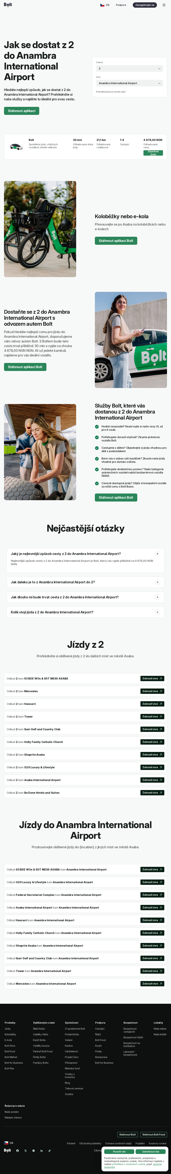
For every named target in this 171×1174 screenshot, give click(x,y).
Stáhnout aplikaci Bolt (116, 241)
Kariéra (68, 1045)
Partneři (71, 1143)
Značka (69, 1094)
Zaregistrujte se (144, 5)
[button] (157, 553)
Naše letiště (160, 1034)
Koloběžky (10, 1034)
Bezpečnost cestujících (130, 1030)
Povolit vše (119, 1151)
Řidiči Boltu (39, 1028)
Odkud (99, 62)
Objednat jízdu (153, 153)
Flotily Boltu (39, 1057)
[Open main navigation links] (164, 5)
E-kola (8, 1040)
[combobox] (129, 68)
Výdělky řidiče (40, 1034)
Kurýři (98, 1045)
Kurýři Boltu (39, 1040)
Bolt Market (11, 1057)
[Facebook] (17, 1150)
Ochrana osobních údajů (118, 1143)
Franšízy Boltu (40, 1062)
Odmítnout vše (150, 1151)
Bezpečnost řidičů (133, 1037)
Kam (98, 77)
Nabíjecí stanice (13, 1117)
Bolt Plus (9, 1068)
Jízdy (8, 1028)
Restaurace (101, 1057)
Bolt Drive (10, 1045)
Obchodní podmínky (90, 1143)
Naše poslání (12, 1111)
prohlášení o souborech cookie (128, 1164)
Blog (67, 1082)
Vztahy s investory (70, 1076)
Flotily (98, 1051)
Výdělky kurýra (41, 1045)
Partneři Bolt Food (43, 1051)
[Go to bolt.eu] (8, 5)
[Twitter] (25, 1150)
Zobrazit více (150, 678)
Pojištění (140, 1143)
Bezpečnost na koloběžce (132, 1044)
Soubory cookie (157, 1143)
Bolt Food (10, 1051)
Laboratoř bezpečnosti (130, 1053)
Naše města (160, 1028)
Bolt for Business (14, 1062)
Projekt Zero (71, 1057)
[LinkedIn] (41, 1150)
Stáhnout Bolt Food (153, 1134)
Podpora (121, 5)
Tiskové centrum (74, 1088)
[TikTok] (49, 1150)
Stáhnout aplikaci (21, 111)
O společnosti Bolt (75, 1028)
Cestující (99, 1028)
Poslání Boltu (72, 1034)
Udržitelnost (71, 1051)
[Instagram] (33, 1150)
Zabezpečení (101, 1150)
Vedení (68, 1040)
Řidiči (98, 1034)
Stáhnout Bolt (127, 1134)
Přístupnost (71, 1062)
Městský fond (72, 1068)
